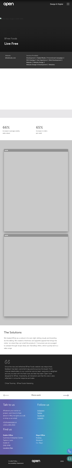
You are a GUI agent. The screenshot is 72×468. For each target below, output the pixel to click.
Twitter (39, 413)
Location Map (8, 448)
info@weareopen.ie (10, 422)
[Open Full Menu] (68, 4)
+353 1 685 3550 (9, 425)
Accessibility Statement (16, 463)
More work (36, 395)
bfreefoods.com (10, 58)
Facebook (40, 416)
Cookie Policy (12, 461)
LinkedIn (40, 418)
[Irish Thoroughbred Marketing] (57, 395)
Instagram (40, 411)
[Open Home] (9, 5)
